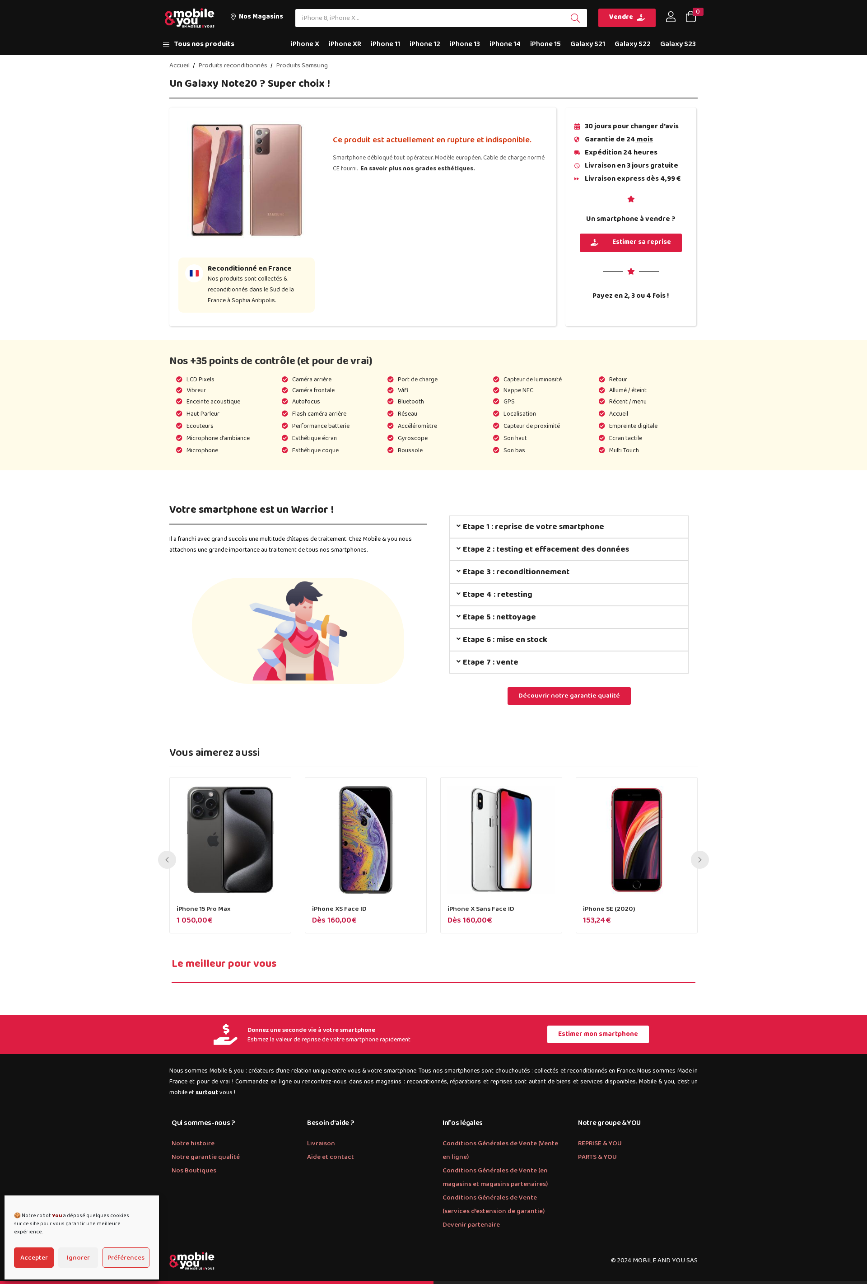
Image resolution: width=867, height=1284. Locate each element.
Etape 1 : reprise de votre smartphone (533, 526)
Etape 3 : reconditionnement (516, 572)
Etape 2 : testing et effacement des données (546, 549)
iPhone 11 (385, 44)
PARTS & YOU (597, 1157)
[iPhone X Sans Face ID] (501, 840)
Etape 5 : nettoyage (499, 617)
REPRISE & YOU (600, 1143)
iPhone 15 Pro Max (204, 909)
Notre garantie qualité (206, 1157)
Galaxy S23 (678, 44)
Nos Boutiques (194, 1170)
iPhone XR (345, 44)
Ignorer (78, 1257)
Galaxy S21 (587, 44)
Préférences (125, 1257)
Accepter (34, 1257)
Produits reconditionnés (232, 65)
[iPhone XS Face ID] (366, 840)
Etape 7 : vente (490, 662)
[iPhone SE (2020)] (636, 840)
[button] (256, 18)
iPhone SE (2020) (609, 909)
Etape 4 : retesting (497, 594)
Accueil (179, 65)
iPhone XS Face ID (339, 909)
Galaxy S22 (633, 44)
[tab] (569, 526)
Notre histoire (193, 1143)
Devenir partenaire (471, 1224)
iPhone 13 (465, 44)
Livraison (321, 1143)
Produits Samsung (302, 65)
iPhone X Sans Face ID (480, 909)
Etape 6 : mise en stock (505, 639)
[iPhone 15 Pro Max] (230, 840)
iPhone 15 (545, 44)
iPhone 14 (505, 44)
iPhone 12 (425, 44)
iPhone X (305, 44)
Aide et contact (330, 1157)
